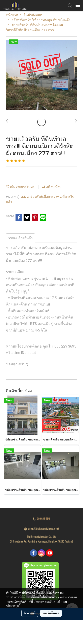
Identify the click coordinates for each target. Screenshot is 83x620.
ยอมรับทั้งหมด (51, 613)
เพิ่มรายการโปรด (21, 187)
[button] (69, 5)
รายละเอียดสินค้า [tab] (20, 238)
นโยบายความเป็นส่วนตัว (47, 601)
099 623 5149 (43, 518)
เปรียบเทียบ (53, 187)
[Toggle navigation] (77, 5)
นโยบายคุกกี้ (13, 605)
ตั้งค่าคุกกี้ (29, 613)
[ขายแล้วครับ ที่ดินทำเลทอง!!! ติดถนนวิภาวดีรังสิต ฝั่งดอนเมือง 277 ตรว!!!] (41, 75)
